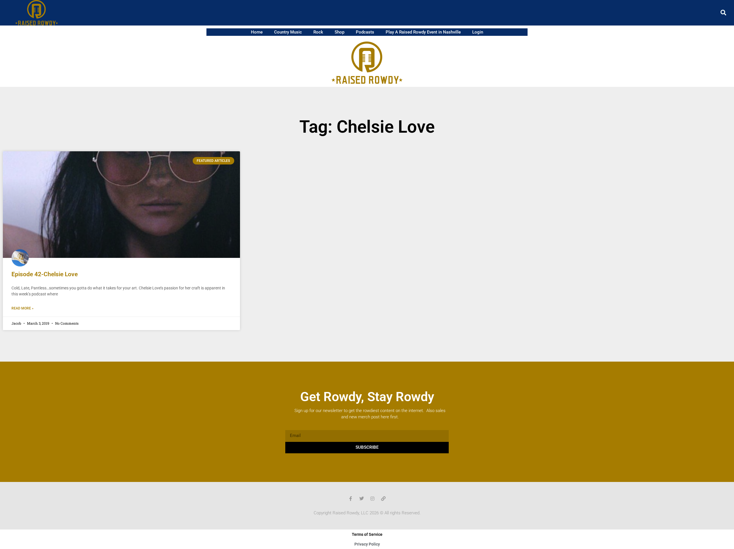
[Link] (383, 498)
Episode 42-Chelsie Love (44, 274)
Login (477, 32)
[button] (723, 12)
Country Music (288, 32)
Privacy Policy (367, 544)
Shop (339, 32)
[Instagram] (372, 498)
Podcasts (365, 32)
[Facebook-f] (350, 498)
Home (257, 32)
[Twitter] (361, 498)
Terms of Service (367, 534)
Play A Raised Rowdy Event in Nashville (423, 32)
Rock (318, 32)
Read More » (22, 308)
